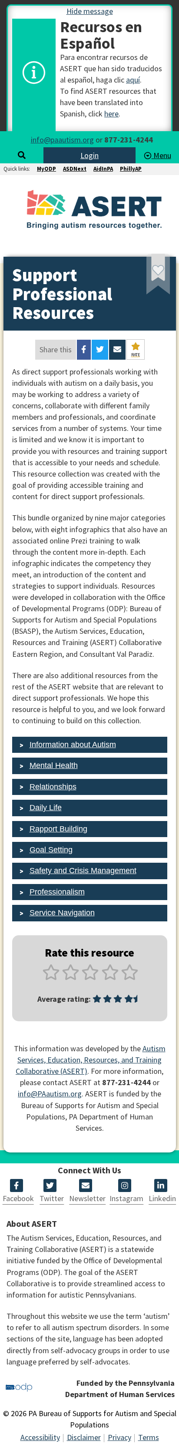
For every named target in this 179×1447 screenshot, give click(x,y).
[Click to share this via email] (117, 350)
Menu (161, 155)
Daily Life (46, 807)
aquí (133, 80)
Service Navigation (62, 912)
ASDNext (74, 168)
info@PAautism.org (50, 1094)
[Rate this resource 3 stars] (90, 977)
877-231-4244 (128, 140)
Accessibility (40, 1437)
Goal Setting (51, 849)
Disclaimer (84, 1437)
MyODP (46, 168)
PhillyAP (131, 168)
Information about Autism (73, 744)
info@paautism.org (62, 140)
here (111, 114)
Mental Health (54, 765)
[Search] (21, 155)
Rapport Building (58, 828)
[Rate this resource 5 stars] (129, 977)
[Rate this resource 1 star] (51, 977)
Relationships (53, 786)
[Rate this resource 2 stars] (70, 977)
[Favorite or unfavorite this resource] (146, 277)
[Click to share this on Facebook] (83, 350)
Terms (148, 1437)
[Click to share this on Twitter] (100, 350)
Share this (56, 349)
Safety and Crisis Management (83, 870)
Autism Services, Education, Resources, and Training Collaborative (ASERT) (91, 1059)
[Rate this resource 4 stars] (110, 977)
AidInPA (103, 168)
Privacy (119, 1437)
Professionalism (57, 891)
